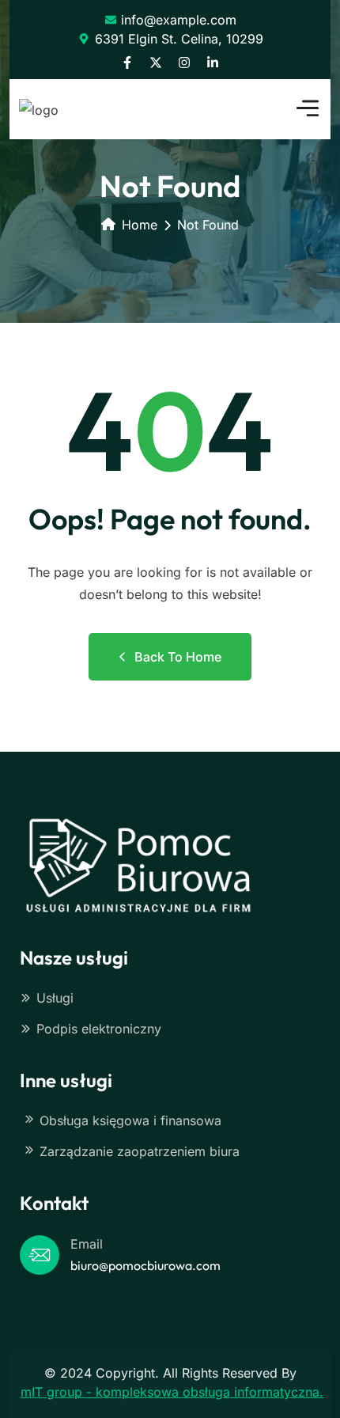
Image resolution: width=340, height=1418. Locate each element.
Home (139, 225)
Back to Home (177, 657)
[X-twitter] (155, 62)
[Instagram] (184, 62)
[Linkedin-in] (212, 62)
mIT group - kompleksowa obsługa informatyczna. (172, 1392)
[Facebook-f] (127, 62)
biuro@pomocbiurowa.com (145, 1265)
